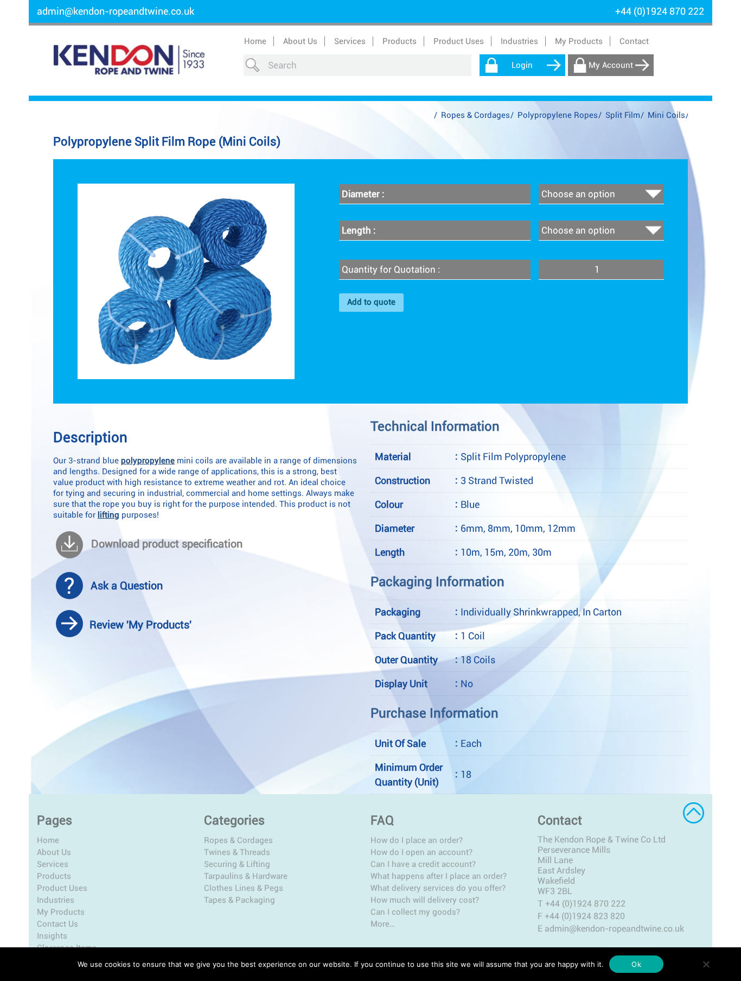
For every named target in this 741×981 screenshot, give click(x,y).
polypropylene (148, 461)
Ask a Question (127, 585)
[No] (706, 964)
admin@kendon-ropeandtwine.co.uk (115, 11)
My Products (579, 41)
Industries (55, 900)
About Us (300, 41)
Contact (634, 41)
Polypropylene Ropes (558, 115)
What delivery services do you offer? (438, 888)
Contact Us (57, 924)
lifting (108, 515)
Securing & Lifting (237, 864)
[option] (186, 281)
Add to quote (371, 302)
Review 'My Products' (140, 624)
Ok (636, 964)
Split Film (622, 115)
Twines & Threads (237, 852)
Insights (52, 936)
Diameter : (363, 193)
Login (522, 65)
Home (255, 41)
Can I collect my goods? (415, 912)
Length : (358, 230)
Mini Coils (666, 115)
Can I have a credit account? (423, 864)
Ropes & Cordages (475, 115)
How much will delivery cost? (424, 900)
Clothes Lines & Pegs (243, 888)
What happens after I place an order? (438, 876)
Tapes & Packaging (239, 900)
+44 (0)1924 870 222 (585, 903)
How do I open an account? (421, 852)
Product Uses (62, 888)
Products (54, 876)
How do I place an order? (416, 840)
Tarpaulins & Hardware (246, 876)
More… (382, 924)
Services (52, 864)
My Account (611, 65)
